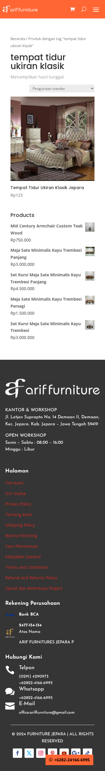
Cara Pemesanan (21, 546)
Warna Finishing (21, 535)
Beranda (17, 38)
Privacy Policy (18, 504)
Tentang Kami (18, 514)
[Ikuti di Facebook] (17, 753)
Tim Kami (14, 483)
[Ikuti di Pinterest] (52, 753)
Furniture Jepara (46, 734)
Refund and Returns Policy (31, 577)
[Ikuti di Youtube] (64, 753)
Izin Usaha (15, 493)
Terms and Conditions (26, 567)
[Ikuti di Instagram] (41, 753)
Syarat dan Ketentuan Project (33, 588)
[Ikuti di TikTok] (87, 753)
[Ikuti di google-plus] (75, 753)
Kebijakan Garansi (23, 556)
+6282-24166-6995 (72, 760)
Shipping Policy (20, 525)
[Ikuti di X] (29, 753)
